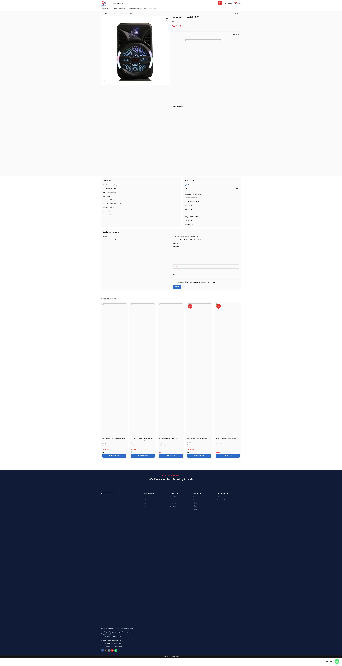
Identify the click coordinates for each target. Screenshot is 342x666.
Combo (201, 441)
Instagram (195, 500)
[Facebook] (102, 650)
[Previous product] (236, 14)
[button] (171, 456)
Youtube (195, 509)
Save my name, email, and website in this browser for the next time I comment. (195, 282)
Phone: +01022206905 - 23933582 (113, 637)
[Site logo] (104, 3)
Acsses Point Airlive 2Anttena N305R (169, 438)
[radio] (103, 452)
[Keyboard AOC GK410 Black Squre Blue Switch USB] (143, 370)
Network (161, 441)
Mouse (116, 441)
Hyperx (145, 506)
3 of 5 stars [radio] (184, 243)
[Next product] (240, 14)
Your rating (176, 243)
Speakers (113, 14)
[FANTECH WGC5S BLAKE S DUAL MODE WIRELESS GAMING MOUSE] (114, 370)
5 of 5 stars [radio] (187, 243)
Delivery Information (221, 500)
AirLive (160, 443)
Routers (166, 441)
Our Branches (219, 497)
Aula (145, 503)
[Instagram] (105, 650)
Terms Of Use (173, 503)
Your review (176, 246)
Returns (172, 500)
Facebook (196, 497)
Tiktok (194, 506)
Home (102, 14)
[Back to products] (238, 14)
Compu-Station (166, 656)
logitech (146, 497)
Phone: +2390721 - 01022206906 (112, 644)
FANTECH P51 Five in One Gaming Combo (199, 438)
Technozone (147, 500)
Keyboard (145, 441)
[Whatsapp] (115, 650)
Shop (107, 14)
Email (175, 274)
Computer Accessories (108, 441)
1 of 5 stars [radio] (182, 243)
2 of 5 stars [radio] (183, 243)
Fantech (104, 443)
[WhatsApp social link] (240, 34)
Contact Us (173, 506)
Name (175, 267)
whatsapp (195, 503)
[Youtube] (112, 650)
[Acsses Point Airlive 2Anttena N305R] (171, 370)
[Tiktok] (109, 650)
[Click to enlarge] (104, 81)
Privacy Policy (173, 497)
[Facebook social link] (238, 34)
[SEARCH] (220, 3)
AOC (132, 443)
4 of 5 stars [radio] (186, 243)
